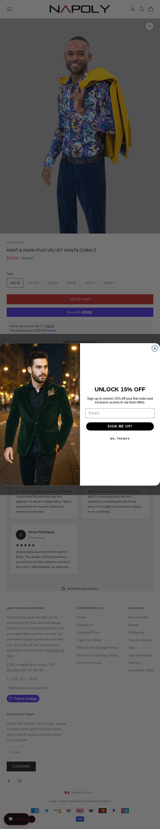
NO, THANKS (120, 438)
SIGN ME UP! (120, 426)
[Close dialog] (155, 348)
